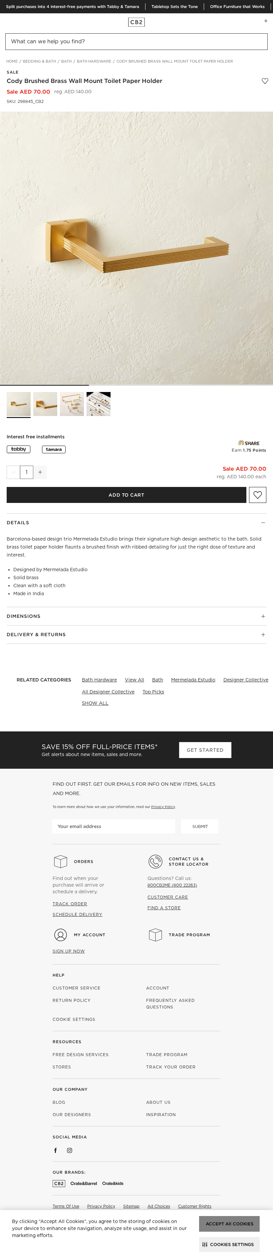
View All (134, 679)
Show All (95, 703)
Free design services (81, 1054)
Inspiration (161, 1114)
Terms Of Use (66, 1206)
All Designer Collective (108, 691)
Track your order (171, 1066)
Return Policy (72, 1000)
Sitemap (131, 1206)
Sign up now (69, 951)
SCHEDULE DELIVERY (78, 914)
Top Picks (153, 691)
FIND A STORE (164, 907)
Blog (59, 1102)
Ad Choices (158, 1206)
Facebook (56, 1150)
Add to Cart (126, 495)
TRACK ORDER (70, 903)
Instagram (70, 1150)
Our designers (72, 1114)
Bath (157, 679)
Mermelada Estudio (193, 679)
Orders (84, 861)
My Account (90, 934)
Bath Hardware (99, 679)
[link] (18, 22)
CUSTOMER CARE (167, 897)
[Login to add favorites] (265, 81)
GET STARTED (205, 750)
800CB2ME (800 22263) (172, 885)
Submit (200, 826)
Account (157, 988)
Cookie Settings (74, 1019)
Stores (62, 1066)
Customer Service (77, 988)
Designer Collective (245, 679)
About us (158, 1102)
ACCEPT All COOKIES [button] (229, 1224)
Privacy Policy (163, 807)
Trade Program (189, 934)
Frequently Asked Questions (170, 1004)
